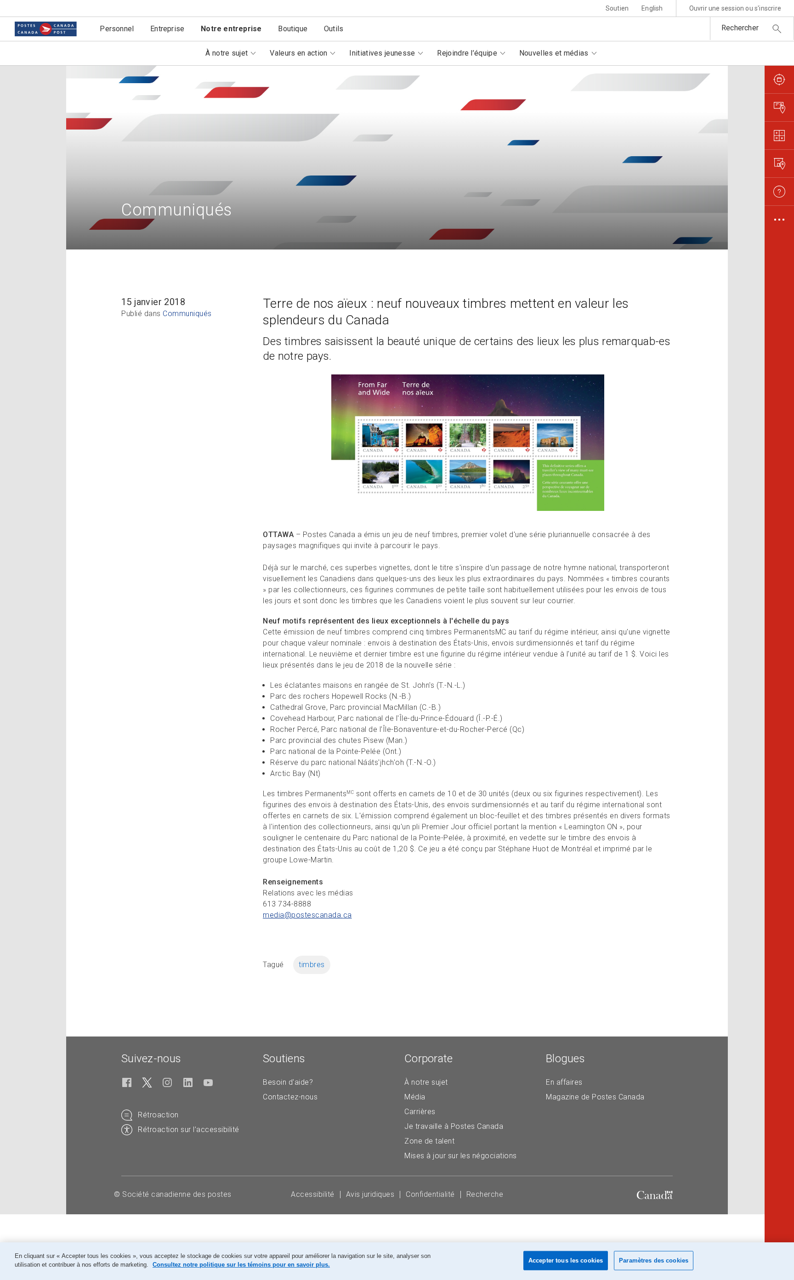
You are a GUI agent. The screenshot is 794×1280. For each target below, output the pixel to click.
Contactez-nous (290, 1097)
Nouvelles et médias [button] (554, 53)
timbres (312, 964)
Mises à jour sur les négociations (460, 1155)
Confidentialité (430, 1194)
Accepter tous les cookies (565, 1260)
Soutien (617, 8)
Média (414, 1097)
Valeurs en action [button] (298, 53)
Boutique (292, 28)
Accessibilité (313, 1194)
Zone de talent (429, 1141)
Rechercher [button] (740, 27)
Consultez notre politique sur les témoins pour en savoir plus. (241, 1264)
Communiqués (187, 313)
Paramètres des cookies (653, 1260)
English (652, 8)
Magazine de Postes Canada (595, 1097)
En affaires (564, 1082)
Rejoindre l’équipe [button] (467, 53)
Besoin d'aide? (288, 1082)
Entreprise (167, 28)
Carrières (420, 1111)
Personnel (117, 28)
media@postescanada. (307, 915)
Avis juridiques (370, 1194)
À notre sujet (426, 1082)
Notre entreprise (231, 28)
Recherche (485, 1194)
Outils (333, 28)
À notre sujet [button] (226, 53)
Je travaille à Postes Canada (453, 1126)
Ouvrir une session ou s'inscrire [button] (735, 8)
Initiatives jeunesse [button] (382, 53)
